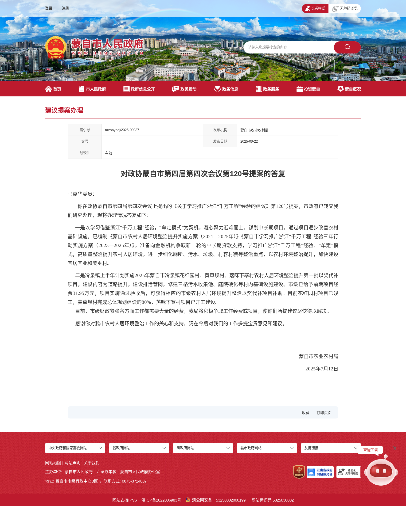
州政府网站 (185, 448)
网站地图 (53, 462)
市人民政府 (96, 89)
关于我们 (92, 462)
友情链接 (311, 448)
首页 (57, 89)
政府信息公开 (143, 89)
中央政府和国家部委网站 (67, 448)
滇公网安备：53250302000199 (219, 500)
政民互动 (188, 89)
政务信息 (230, 89)
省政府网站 (121, 448)
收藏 (305, 413)
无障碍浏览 (349, 8)
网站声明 (72, 462)
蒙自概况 (353, 89)
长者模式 (318, 8)
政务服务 (271, 89)
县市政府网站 (251, 448)
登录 (48, 8)
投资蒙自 (312, 89)
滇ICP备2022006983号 (161, 500)
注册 (65, 8)
